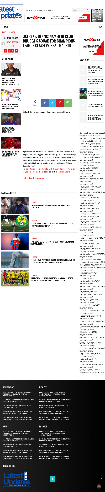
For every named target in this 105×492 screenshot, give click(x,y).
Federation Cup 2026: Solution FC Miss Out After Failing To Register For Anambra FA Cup (51, 279)
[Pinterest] (60, 103)
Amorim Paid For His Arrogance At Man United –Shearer (50, 206)
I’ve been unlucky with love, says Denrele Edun (95, 105)
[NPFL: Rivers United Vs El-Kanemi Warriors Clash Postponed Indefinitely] (15, 223)
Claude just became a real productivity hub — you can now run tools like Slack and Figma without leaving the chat (97, 15)
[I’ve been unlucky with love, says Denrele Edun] (83, 105)
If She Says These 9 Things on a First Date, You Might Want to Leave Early (95, 70)
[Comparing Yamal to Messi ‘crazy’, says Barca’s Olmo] (11, 119)
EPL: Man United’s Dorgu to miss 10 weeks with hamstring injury (10, 154)
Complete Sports (63, 171)
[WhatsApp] (68, 103)
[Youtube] (16, 51)
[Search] (87, 10)
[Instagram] (9, 51)
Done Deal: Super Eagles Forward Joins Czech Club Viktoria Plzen (52, 242)
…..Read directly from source (33, 177)
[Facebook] (5, 51)
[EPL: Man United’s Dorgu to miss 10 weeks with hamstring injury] (11, 143)
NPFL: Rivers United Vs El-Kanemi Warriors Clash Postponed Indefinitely (51, 224)
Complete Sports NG (13, 44)
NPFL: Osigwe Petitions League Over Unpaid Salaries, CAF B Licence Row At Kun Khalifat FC (52, 261)
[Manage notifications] (99, 486)
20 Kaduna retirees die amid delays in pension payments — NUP (10, 106)
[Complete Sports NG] (3, 44)
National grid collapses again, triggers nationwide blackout (95, 117)
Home (4, 32)
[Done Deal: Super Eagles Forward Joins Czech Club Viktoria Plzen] (15, 241)
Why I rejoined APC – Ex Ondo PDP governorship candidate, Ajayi (95, 82)
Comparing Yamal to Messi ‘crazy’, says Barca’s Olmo (9, 130)
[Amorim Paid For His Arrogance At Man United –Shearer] (15, 205)
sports (12, 32)
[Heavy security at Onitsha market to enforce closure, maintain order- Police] (11, 69)
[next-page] (85, 127)
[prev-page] (81, 127)
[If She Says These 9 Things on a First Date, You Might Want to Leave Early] (83, 70)
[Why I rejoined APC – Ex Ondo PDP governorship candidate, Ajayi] (83, 81)
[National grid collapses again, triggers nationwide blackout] (83, 117)
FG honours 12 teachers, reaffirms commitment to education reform (17, 418)
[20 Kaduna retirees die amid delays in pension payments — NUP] (11, 95)
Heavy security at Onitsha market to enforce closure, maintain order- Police (10, 81)
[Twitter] (12, 51)
